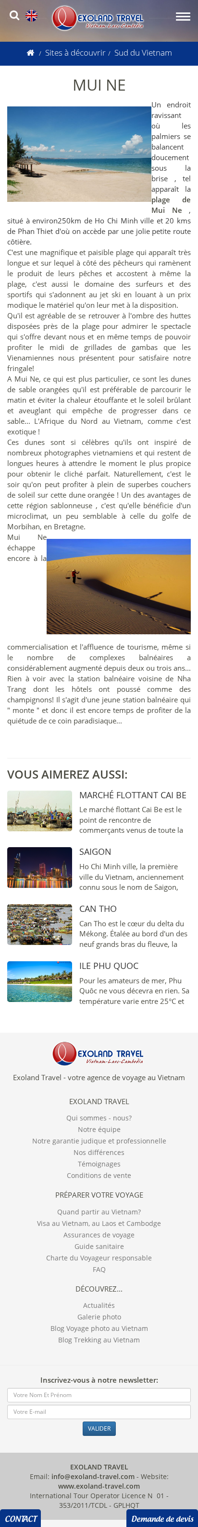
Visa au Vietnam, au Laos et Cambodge (99, 1223)
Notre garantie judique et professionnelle (99, 1140)
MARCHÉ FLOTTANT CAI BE (132, 795)
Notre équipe (99, 1129)
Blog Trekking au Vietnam (99, 1339)
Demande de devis (162, 1517)
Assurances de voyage (99, 1234)
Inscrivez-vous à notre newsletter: (99, 1380)
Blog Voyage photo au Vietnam (99, 1328)
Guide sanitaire (99, 1246)
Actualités (99, 1305)
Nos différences (99, 1152)
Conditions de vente (99, 1175)
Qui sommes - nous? (99, 1117)
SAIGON (95, 851)
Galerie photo (99, 1316)
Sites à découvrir (75, 52)
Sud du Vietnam (143, 52)
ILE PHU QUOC (108, 965)
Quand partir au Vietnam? (99, 1211)
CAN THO (98, 908)
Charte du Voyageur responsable (99, 1257)
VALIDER (99, 1428)
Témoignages (99, 1163)
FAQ (99, 1269)
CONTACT (20, 1517)
